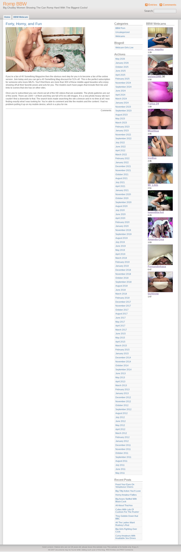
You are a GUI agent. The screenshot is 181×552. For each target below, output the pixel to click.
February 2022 (122, 158)
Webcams (120, 36)
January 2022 (122, 162)
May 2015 (120, 337)
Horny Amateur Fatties (126, 495)
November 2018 (123, 274)
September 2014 (123, 369)
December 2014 (123, 357)
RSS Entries (111, 550)
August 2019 (121, 238)
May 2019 (120, 250)
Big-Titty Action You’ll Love (128, 491)
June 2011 (120, 469)
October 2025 (122, 67)
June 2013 (120, 373)
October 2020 (122, 198)
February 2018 (122, 298)
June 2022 (120, 146)
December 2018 (123, 270)
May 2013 (120, 377)
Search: (148, 11)
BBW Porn (120, 28)
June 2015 (120, 333)
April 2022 (120, 150)
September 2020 (123, 202)
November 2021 (123, 170)
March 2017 (121, 330)
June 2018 (120, 290)
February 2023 (122, 126)
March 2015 (121, 345)
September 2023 (123, 110)
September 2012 (123, 409)
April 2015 (120, 342)
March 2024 (121, 98)
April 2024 (120, 95)
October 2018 (122, 278)
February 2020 (122, 222)
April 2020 (120, 218)
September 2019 (123, 234)
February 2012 (122, 437)
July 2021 (120, 182)
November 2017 (123, 306)
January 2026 (122, 63)
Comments (169, 4)
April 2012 (120, 429)
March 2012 (121, 433)
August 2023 (121, 115)
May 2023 (120, 118)
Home (7, 17)
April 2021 (120, 186)
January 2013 (122, 393)
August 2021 (121, 178)
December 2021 (123, 166)
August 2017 (121, 313)
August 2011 (121, 461)
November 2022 (123, 134)
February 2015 (122, 349)
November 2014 (123, 361)
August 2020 (121, 206)
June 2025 (120, 71)
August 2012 (121, 413)
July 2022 (120, 142)
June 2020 (120, 214)
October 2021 (122, 174)
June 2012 (120, 421)
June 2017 (120, 318)
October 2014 (122, 365)
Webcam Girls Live (124, 47)
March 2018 (121, 294)
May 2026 (120, 59)
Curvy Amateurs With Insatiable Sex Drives (125, 537)
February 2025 (122, 79)
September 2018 (123, 282)
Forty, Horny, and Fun (24, 24)
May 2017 (120, 322)
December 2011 (123, 445)
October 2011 (121, 453)
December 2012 (123, 397)
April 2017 (120, 325)
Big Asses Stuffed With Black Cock (126, 500)
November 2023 (123, 107)
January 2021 (122, 190)
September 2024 (123, 87)
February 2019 (122, 262)
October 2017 (122, 310)
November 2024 (123, 83)
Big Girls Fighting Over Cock (126, 530)
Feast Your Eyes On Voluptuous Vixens (124, 485)
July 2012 (120, 417)
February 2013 (122, 389)
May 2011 (120, 473)
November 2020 (123, 194)
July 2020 (120, 210)
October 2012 (122, 405)
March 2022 (121, 154)
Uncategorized (122, 32)
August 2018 (121, 286)
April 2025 (120, 75)
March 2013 (121, 385)
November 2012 (123, 401)
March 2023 (121, 122)
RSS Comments (126, 550)
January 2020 (122, 226)
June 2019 (120, 246)
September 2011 (123, 457)
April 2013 (120, 381)
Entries (152, 4)
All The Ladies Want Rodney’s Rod (125, 523)
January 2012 (122, 441)
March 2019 (121, 258)
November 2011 (123, 449)
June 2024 (120, 91)
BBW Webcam (20, 17)
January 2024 (122, 103)
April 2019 (120, 254)
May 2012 (120, 425)
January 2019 (122, 266)
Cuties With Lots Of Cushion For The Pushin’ (127, 510)
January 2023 (122, 130)
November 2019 (123, 230)
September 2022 (123, 138)
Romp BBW (15, 4)
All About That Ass (124, 505)
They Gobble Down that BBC (126, 517)
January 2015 (122, 353)
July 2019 (120, 242)
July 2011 (120, 465)
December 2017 (123, 302)
